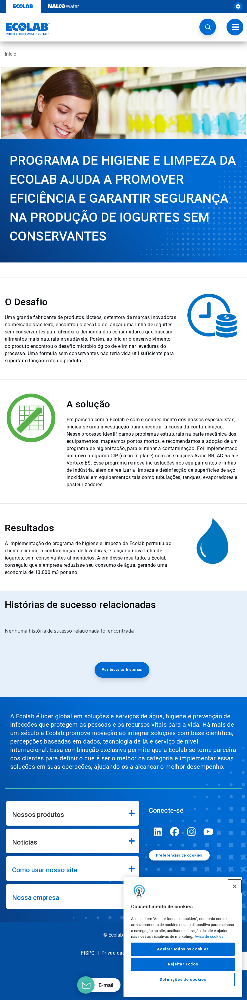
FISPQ (88, 953)
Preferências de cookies (179, 855)
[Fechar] (234, 886)
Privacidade (115, 953)
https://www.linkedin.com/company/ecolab (158, 832)
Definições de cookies (183, 979)
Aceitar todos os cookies (183, 949)
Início (10, 54)
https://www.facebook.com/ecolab (175, 832)
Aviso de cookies (209, 936)
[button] (207, 27)
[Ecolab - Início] (25, 29)
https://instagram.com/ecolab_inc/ (192, 832)
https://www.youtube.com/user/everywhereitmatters (208, 832)
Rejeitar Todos (183, 964)
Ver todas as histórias (122, 669)
